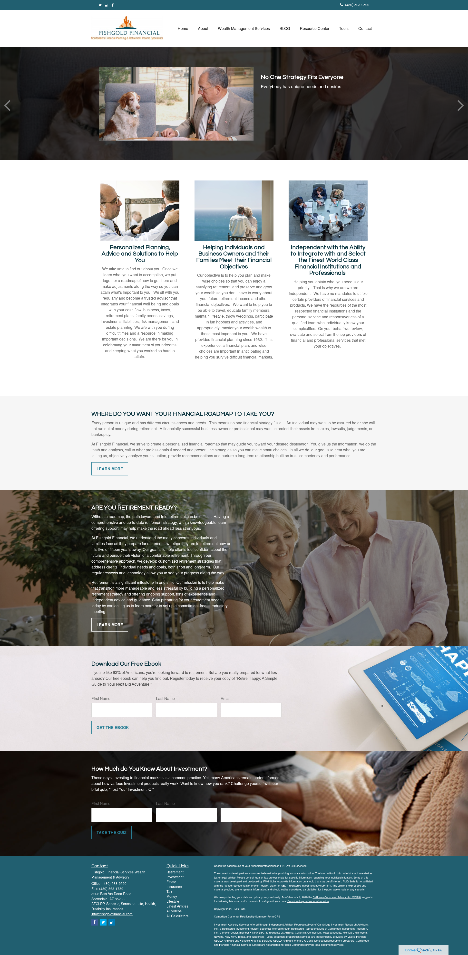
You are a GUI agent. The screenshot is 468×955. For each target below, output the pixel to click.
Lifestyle (172, 901)
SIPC (262, 932)
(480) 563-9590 (357, 4)
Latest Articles (177, 906)
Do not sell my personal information (308, 901)
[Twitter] (100, 4)
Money (171, 896)
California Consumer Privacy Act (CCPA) (337, 897)
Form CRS (273, 916)
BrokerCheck (299, 866)
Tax (169, 891)
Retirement (175, 872)
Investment (175, 876)
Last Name (165, 698)
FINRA (254, 932)
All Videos (174, 910)
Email (226, 698)
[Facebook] (113, 4)
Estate (171, 881)
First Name (100, 698)
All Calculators (177, 915)
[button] (203, 28)
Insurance (174, 886)
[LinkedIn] (106, 4)
